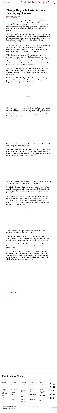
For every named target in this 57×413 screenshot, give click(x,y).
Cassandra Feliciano (14, 16)
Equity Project (4, 397)
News (3, 380)
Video (31, 382)
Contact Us (53, 406)
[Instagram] (54, 383)
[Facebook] (50, 387)
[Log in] (55, 3)
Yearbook (41, 389)
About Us (42, 395)
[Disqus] (28, 313)
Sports (13, 380)
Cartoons (32, 387)
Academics (4, 384)
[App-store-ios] (50, 398)
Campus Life (4, 387)
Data (2, 395)
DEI (40, 400)
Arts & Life (14, 390)
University (3, 382)
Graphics (32, 389)
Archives (32, 397)
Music (12, 397)
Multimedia (33, 380)
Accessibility (45, 406)
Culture (13, 394)
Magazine (33, 394)
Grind (22, 396)
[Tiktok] (54, 390)
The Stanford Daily (12, 376)
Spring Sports (14, 387)
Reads (12, 399)
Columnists (23, 382)
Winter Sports (14, 384)
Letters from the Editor (25, 387)
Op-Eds (22, 393)
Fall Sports (13, 382)
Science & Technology (4, 393)
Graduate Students (3, 390)
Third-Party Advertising (42, 392)
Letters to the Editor (24, 391)
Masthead (41, 398)
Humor (23, 399)
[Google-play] (54, 398)
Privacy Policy (36, 406)
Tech (31, 391)
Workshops (42, 387)
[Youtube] (54, 387)
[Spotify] (50, 393)
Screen (13, 392)
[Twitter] (50, 383)
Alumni (41, 382)
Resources (33, 399)
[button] (11, 292)
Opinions (23, 380)
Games (23, 401)
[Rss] (54, 393)
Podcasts (32, 384)
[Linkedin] (50, 390)
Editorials (23, 384)
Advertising (42, 384)
